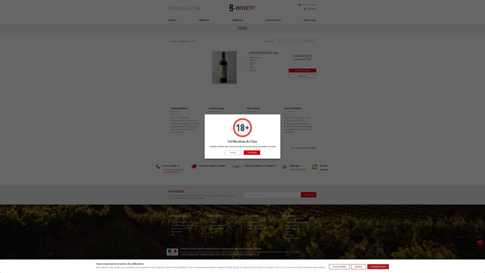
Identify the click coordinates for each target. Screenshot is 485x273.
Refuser (358, 266)
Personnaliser (339, 266)
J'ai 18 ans (252, 152)
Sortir (233, 152)
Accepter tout (378, 266)
